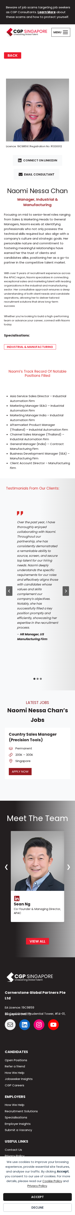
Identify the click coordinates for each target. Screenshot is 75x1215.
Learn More (47, 12)
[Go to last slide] (9, 591)
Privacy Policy (37, 1186)
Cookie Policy (52, 1181)
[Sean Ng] (37, 861)
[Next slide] (66, 591)
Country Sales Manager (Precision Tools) (33, 737)
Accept (37, 1197)
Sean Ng (22, 904)
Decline (37, 1207)
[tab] (34, 679)
